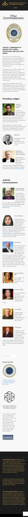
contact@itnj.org (21, 504)
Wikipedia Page (6, 207)
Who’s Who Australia (19, 168)
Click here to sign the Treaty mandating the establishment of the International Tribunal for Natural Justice (9, 382)
